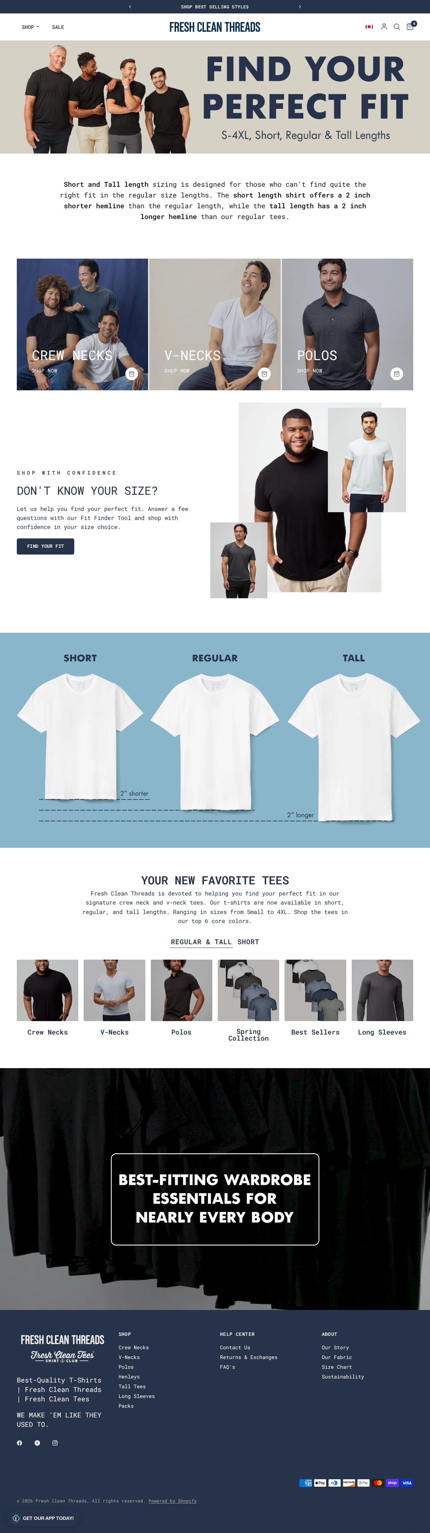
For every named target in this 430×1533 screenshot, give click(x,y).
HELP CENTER (237, 1334)
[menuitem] (30, 26)
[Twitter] (42, 1443)
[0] (408, 26)
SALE (58, 27)
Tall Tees (132, 1386)
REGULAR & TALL (201, 941)
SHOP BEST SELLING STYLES (221, 7)
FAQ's (227, 1366)
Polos (181, 1031)
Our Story (335, 1347)
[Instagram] (59, 1443)
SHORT (248, 941)
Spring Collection (248, 1034)
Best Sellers (315, 1031)
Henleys (129, 1376)
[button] (45, 546)
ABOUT (330, 1334)
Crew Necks (48, 1031)
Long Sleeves (382, 1031)
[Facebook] (24, 1443)
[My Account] (384, 26)
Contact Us (235, 1347)
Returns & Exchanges (248, 1357)
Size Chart (337, 1366)
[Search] (396, 26)
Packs (126, 1405)
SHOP (28, 27)
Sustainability (343, 1376)
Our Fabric (337, 1357)
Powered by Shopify (172, 1501)
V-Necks (114, 1031)
